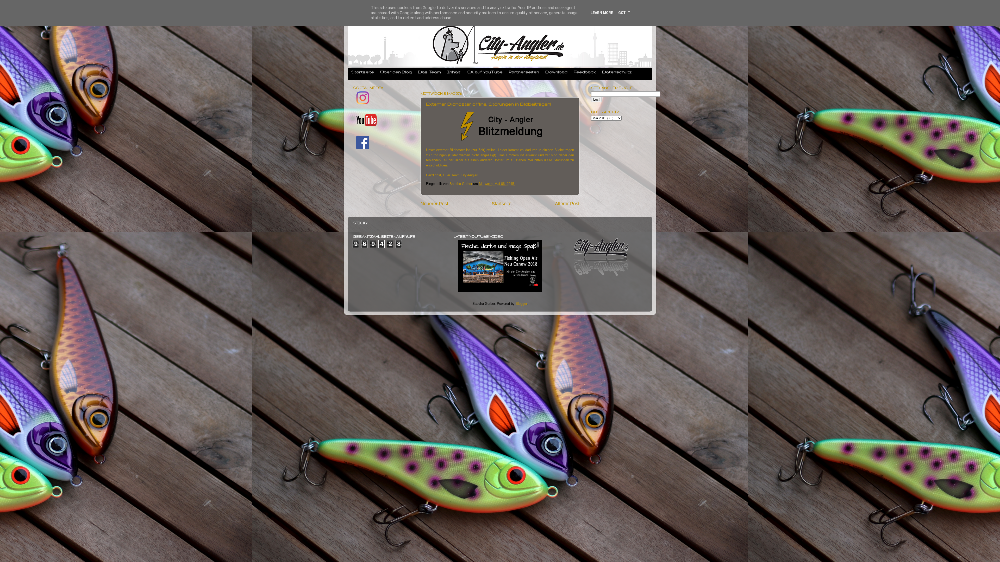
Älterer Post (567, 203)
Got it (624, 13)
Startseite (362, 71)
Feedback (585, 71)
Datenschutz (617, 71)
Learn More (602, 13)
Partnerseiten (524, 71)
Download (556, 71)
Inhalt (453, 71)
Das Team (429, 71)
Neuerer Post (434, 203)
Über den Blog (396, 71)
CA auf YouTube (485, 71)
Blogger (521, 304)
